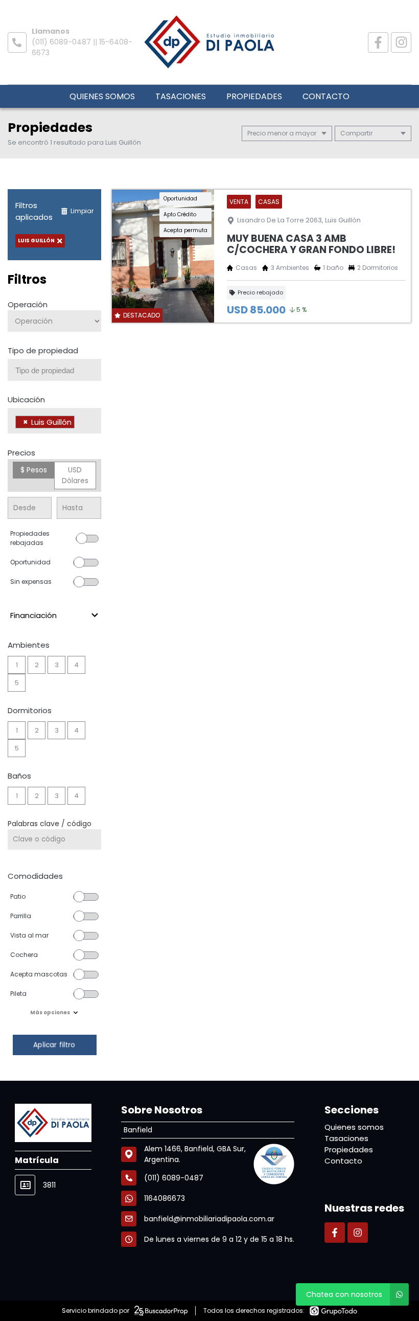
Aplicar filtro (54, 1045)
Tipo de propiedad (43, 350)
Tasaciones (180, 96)
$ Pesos (33, 470)
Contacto (326, 96)
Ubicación (26, 399)
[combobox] (54, 370)
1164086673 (164, 1198)
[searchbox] (58, 370)
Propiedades (254, 96)
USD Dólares (75, 475)
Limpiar (82, 211)
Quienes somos (102, 96)
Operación (28, 304)
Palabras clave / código (49, 823)
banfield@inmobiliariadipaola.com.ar (209, 1219)
